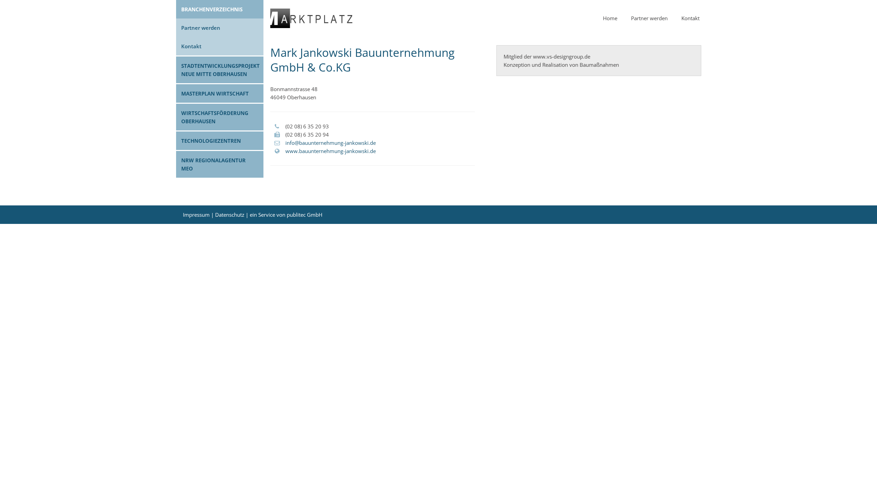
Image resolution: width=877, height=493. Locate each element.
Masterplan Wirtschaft (215, 93)
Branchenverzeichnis (212, 9)
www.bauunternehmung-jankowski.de (330, 151)
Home (610, 18)
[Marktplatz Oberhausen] (311, 26)
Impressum (196, 214)
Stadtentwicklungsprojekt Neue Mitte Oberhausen (220, 69)
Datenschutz (229, 214)
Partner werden (200, 27)
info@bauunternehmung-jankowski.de (330, 142)
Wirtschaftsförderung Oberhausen (214, 117)
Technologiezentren (211, 140)
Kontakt (191, 46)
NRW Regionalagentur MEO (213, 164)
